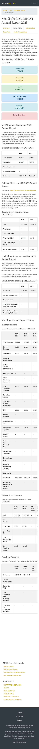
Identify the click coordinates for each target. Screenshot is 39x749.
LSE (10, 10)
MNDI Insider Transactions (12, 675)
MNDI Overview (9, 666)
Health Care (9, 694)
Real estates (9, 691)
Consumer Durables (12, 699)
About (20, 712)
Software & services (12, 685)
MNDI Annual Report (10, 669)
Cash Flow (6, 32)
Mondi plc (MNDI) (20, 10)
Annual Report (17, 28)
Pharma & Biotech (11, 697)
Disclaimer (19, 716)
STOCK (9, 3)
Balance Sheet (30, 28)
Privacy (19, 720)
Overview (6, 28)
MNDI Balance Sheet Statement (14, 672)
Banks (6, 688)
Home (5, 10)
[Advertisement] (19, 637)
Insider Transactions (20, 32)
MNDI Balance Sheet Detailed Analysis (23, 190)
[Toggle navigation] (34, 3)
